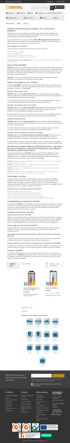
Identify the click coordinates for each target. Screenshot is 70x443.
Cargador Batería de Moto (29, 340)
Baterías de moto (46, 326)
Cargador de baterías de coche (38, 340)
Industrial (22, 13)
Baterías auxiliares (55, 352)
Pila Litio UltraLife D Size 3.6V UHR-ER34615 (31, 289)
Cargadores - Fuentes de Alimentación (50, 13)
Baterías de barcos (55, 326)
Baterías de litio (42, 365)
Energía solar (12, 18)
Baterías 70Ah (29, 352)
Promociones (24, 399)
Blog (56, 18)
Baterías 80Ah (38, 352)
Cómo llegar (57, 414)
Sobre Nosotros (40, 405)
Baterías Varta (38, 326)
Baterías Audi (25, 412)
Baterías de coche (29, 326)
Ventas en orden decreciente (56, 265)
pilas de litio (34, 60)
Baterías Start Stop (46, 352)
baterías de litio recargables (48, 60)
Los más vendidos (26, 404)
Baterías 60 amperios (55, 339)
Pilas (31, 13)
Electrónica (29, 18)
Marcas (44, 18)
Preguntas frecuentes (42, 410)
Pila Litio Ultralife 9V (52, 288)
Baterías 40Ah (47, 339)
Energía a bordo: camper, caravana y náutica (26, 407)
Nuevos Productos (26, 401)
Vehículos (11, 13)
